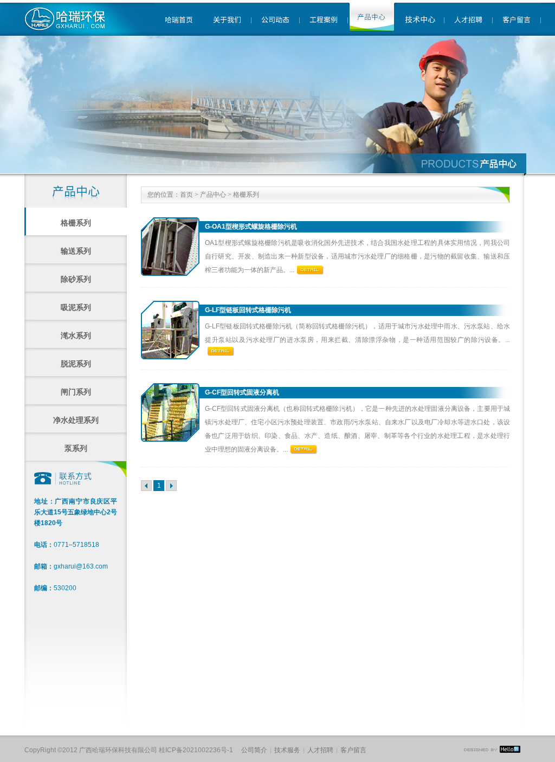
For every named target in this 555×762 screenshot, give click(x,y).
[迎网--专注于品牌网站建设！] (492, 750)
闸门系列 (76, 392)
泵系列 (75, 448)
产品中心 (213, 194)
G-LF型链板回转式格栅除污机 (248, 310)
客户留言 (353, 750)
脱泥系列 (76, 363)
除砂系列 (76, 279)
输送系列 (76, 251)
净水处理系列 (76, 420)
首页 (186, 194)
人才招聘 (320, 750)
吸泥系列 (76, 307)
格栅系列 (76, 222)
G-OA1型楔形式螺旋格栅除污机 (251, 226)
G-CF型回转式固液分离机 (242, 392)
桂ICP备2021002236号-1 (196, 750)
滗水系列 (76, 335)
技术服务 (287, 750)
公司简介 (254, 750)
